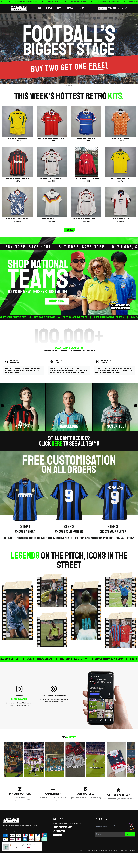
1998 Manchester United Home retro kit (51, 138)
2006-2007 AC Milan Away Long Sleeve (86, 219)
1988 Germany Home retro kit (52, 219)
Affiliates (132, 850)
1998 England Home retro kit (120, 219)
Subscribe (130, 834)
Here (57, 443)
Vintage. (9, 850)
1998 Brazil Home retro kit (120, 178)
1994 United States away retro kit (17, 219)
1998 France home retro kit (86, 138)
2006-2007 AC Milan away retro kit (52, 178)
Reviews (82, 850)
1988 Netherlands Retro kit (120, 138)
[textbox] (102, 8)
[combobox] (102, 8)
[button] (112, 8)
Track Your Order (92, 850)
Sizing (105, 850)
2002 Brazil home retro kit (17, 138)
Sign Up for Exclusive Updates (53, 694)
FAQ (100, 850)
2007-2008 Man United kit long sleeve (86, 178)
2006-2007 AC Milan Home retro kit (17, 178)
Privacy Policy (124, 850)
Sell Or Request (113, 850)
